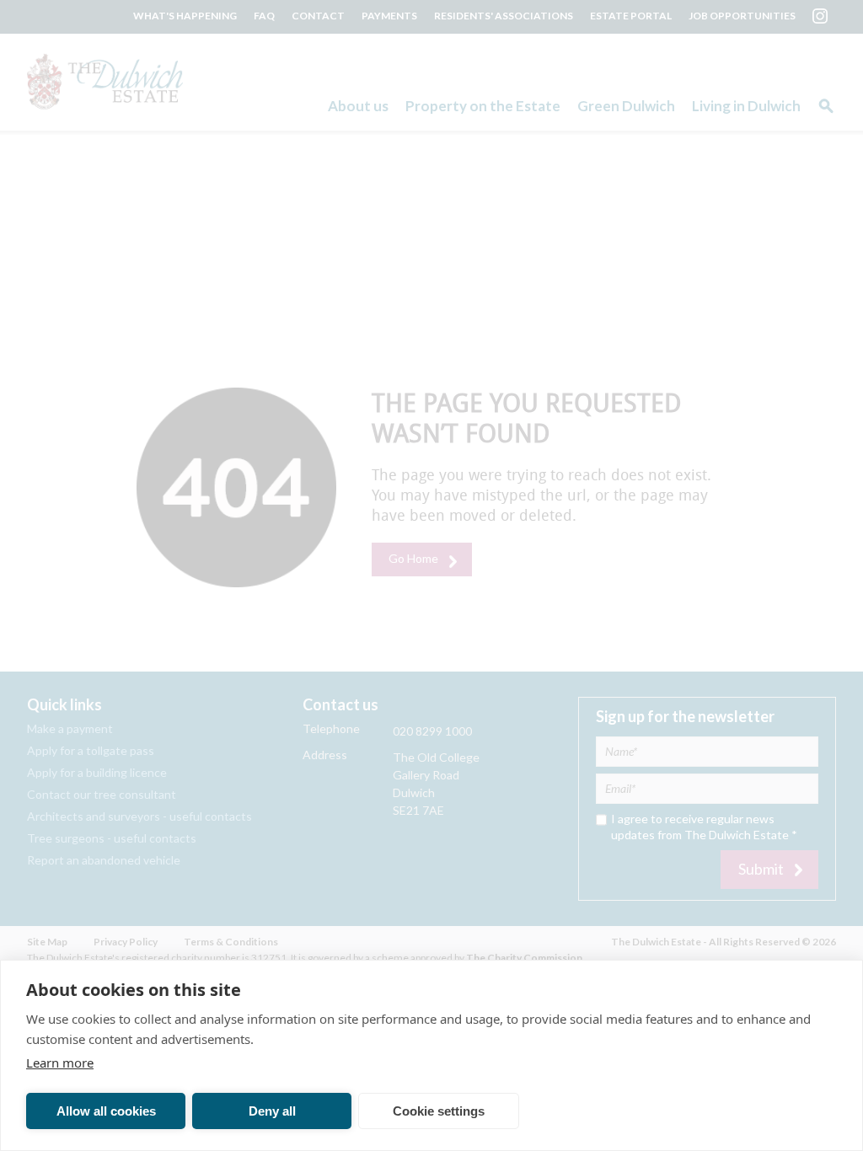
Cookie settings (439, 1111)
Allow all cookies (106, 1111)
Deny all (272, 1111)
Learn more (60, 1062)
